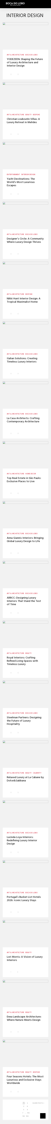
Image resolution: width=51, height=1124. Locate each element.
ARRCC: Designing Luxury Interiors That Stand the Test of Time (24, 601)
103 (23, 1116)
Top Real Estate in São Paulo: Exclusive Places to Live (24, 480)
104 (27, 1116)
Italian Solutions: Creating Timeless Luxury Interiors (22, 360)
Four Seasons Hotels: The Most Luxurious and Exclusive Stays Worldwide (25, 1079)
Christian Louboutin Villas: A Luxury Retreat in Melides (23, 121)
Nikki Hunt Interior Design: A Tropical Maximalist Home (23, 300)
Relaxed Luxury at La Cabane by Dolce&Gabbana (25, 779)
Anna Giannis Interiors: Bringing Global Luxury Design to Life (25, 540)
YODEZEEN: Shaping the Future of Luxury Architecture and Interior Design (25, 62)
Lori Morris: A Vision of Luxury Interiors (25, 958)
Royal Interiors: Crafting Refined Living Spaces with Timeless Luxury (22, 661)
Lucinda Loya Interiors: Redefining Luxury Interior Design (22, 840)
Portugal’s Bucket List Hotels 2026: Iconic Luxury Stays (24, 899)
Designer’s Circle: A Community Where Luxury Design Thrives (25, 240)
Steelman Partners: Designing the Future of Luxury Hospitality (24, 720)
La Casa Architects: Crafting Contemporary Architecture (23, 420)
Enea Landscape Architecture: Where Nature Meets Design (24, 1018)
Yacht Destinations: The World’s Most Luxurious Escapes (21, 182)
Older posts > (38, 1103)
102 (28, 1113)
